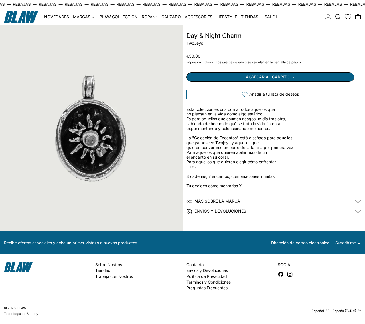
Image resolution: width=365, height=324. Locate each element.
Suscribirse (345, 242)
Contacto (195, 264)
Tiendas (102, 270)
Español (318, 311)
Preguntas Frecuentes (207, 287)
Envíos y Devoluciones (207, 270)
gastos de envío (234, 62)
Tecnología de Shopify (21, 314)
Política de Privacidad (206, 276)
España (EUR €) (345, 311)
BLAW (21, 308)
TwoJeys (194, 43)
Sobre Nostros (108, 264)
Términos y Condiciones (208, 282)
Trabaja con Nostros (114, 276)
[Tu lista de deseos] (348, 17)
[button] (338, 17)
